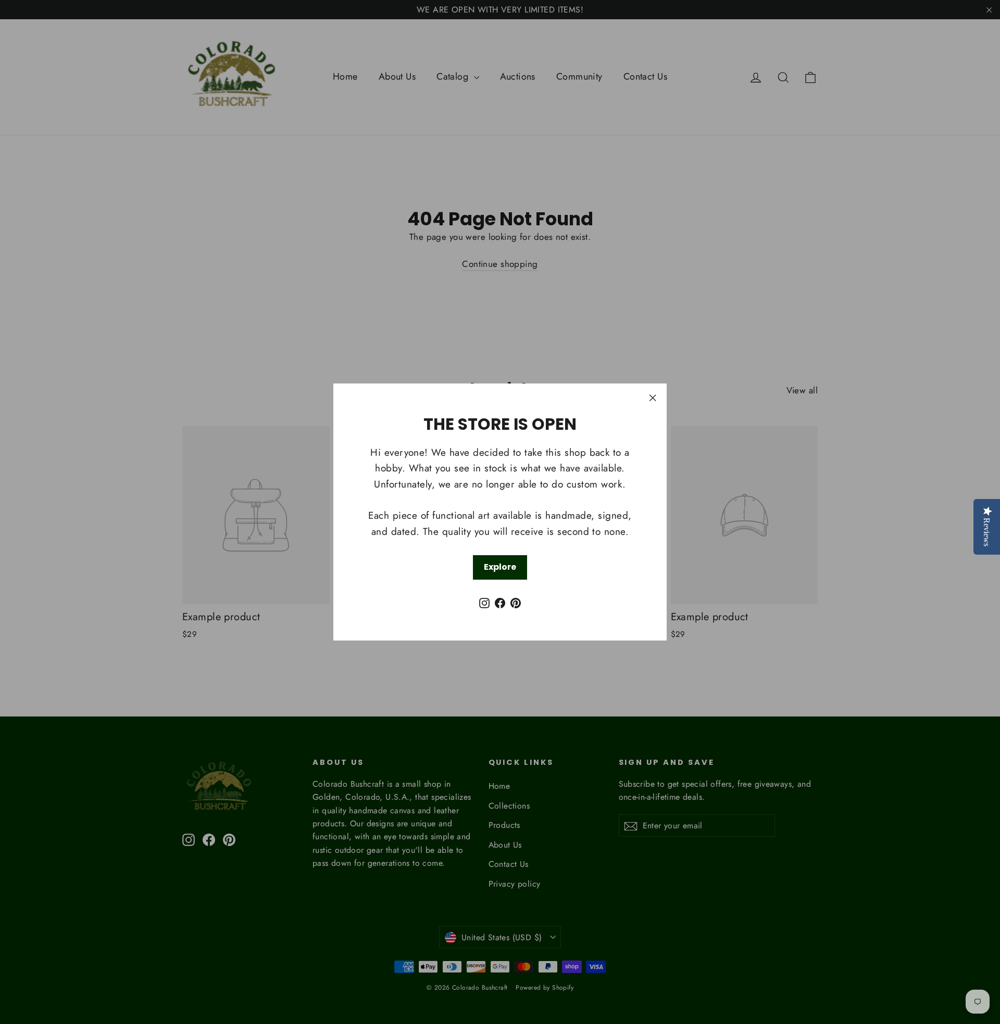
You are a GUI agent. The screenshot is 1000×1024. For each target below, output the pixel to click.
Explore (500, 567)
